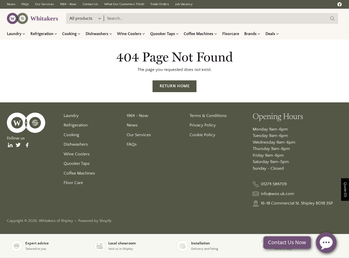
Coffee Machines (79, 173)
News (132, 125)
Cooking (71, 135)
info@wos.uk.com (277, 193)
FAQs (132, 144)
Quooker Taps (77, 163)
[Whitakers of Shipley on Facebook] (339, 5)
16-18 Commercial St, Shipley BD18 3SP (297, 203)
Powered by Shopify (95, 221)
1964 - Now (137, 115)
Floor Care (73, 182)
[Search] (332, 18)
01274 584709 (274, 184)
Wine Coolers (77, 154)
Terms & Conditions (208, 115)
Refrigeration (76, 125)
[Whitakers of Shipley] (32, 18)
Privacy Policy (203, 125)
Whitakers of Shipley (56, 221)
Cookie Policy (202, 135)
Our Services (139, 135)
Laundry (71, 115)
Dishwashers (76, 144)
